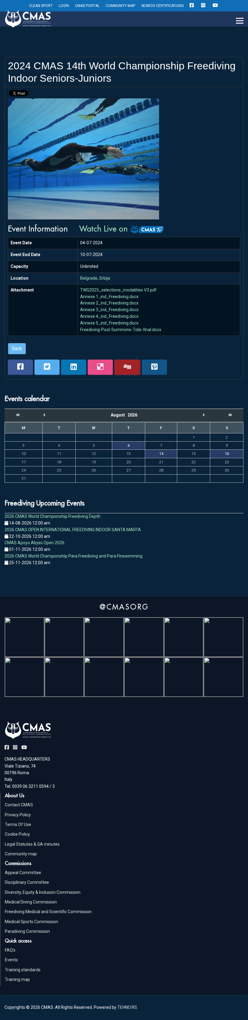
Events (11, 959)
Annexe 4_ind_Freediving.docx (109, 316)
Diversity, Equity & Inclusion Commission (42, 892)
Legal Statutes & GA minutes (32, 844)
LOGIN (64, 6)
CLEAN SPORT (41, 6)
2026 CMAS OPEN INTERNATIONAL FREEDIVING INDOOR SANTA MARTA (73, 529)
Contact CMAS (19, 804)
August (119, 415)
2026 (132, 415)
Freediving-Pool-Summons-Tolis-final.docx (120, 329)
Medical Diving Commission (31, 902)
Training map (17, 979)
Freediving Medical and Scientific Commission (48, 911)
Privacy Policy (18, 814)
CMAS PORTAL (87, 6)
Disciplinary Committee (27, 882)
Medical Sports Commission (31, 921)
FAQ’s (10, 950)
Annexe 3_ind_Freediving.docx (109, 309)
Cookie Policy (17, 834)
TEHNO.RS (127, 1007)
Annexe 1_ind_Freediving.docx (109, 296)
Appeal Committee (23, 872)
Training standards (23, 969)
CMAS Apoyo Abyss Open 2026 (34, 542)
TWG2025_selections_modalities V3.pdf (118, 290)
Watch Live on (104, 228)
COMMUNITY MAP (120, 6)
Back (17, 348)
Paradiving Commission (27, 931)
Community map (21, 853)
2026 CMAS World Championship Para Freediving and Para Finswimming (73, 556)
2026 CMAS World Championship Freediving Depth (52, 516)
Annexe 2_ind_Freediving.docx (109, 303)
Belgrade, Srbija (95, 278)
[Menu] (239, 20)
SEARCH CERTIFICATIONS (162, 6)
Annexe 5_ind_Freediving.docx (109, 323)
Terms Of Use (18, 824)
